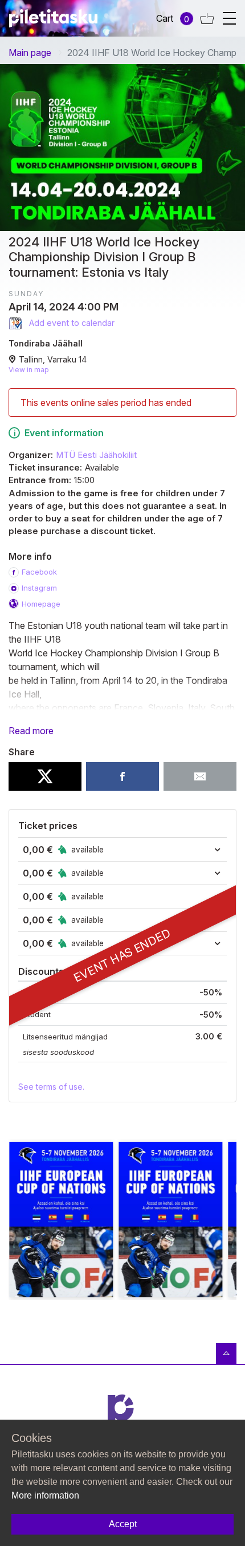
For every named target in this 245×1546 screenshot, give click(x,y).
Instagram (39, 587)
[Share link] (200, 776)
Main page (30, 52)
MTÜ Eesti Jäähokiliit (96, 455)
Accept (123, 1524)
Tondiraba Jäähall (46, 343)
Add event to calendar (71, 323)
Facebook (39, 571)
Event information (64, 433)
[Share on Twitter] (45, 776)
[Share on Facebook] (122, 776)
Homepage (41, 603)
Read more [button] (31, 730)
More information (45, 1495)
